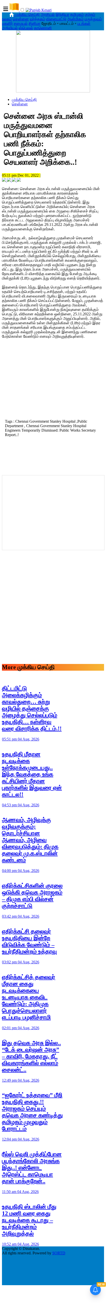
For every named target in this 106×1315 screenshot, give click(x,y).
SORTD (58, 1253)
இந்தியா (62, 14)
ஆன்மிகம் (75, 19)
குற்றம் (90, 14)
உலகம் (7, 19)
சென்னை (21, 19)
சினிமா (34, 23)
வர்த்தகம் (37, 19)
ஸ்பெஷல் (26, 28)
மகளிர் (7, 23)
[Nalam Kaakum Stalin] (53, 91)
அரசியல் (48, 14)
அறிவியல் (10, 28)
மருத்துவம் (93, 19)
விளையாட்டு (56, 19)
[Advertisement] (53, 383)
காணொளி (43, 28)
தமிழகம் (77, 14)
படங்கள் (83, 23)
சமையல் (21, 23)
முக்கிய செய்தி (27, 14)
